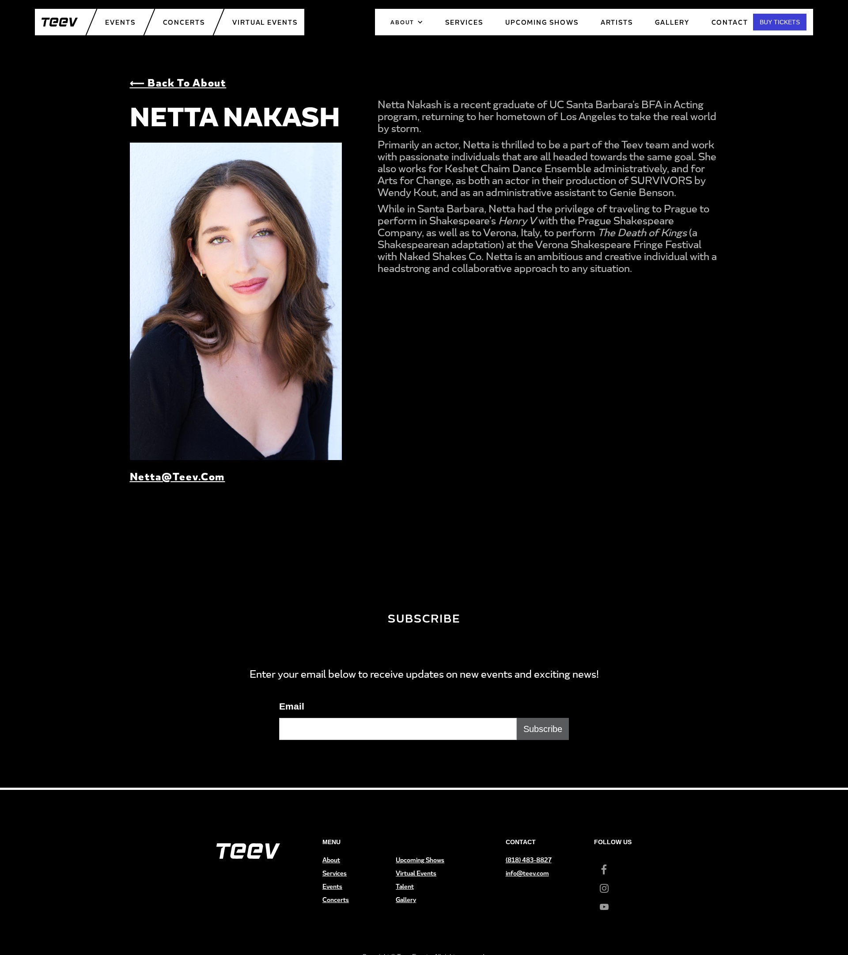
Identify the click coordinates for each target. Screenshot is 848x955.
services (464, 22)
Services (334, 873)
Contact (730, 22)
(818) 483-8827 (529, 860)
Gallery (672, 22)
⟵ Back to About (178, 82)
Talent (405, 886)
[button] (407, 22)
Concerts (184, 22)
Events (120, 22)
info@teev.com (527, 873)
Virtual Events (265, 22)
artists (617, 22)
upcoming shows (542, 22)
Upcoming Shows (420, 860)
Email (291, 706)
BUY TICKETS (780, 22)
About (331, 860)
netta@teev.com (177, 476)
